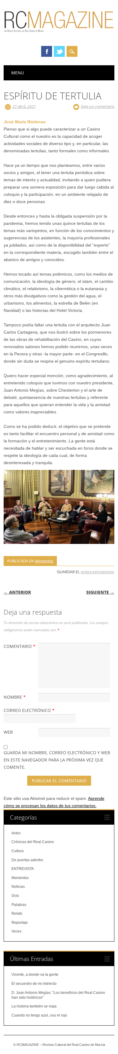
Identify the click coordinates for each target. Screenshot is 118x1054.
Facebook (46, 51)
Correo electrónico (29, 710)
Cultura (17, 851)
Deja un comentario (97, 106)
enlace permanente (97, 571)
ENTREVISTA (22, 869)
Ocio (15, 896)
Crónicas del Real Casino (32, 842)
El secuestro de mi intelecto (34, 983)
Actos (16, 833)
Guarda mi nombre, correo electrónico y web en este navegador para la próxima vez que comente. (57, 760)
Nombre (15, 697)
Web (8, 732)
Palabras (18, 905)
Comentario (19, 646)
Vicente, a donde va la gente (34, 974)
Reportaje (19, 922)
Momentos (44, 561)
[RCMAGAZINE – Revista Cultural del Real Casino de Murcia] (59, 34)
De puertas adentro (27, 860)
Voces (16, 931)
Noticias (18, 886)
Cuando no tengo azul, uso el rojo (39, 1015)
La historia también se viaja (34, 1006)
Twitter (59, 51)
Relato (16, 913)
